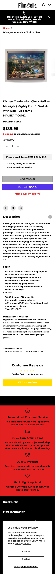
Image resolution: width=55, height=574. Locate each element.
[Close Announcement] (49, 17)
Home (6, 28)
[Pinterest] (20, 208)
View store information (20, 167)
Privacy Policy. (23, 543)
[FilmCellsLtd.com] (27, 5)
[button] (5, 5)
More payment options (27, 193)
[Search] (43, 5)
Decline (26, 559)
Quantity (8, 140)
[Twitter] (13, 208)
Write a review (27, 382)
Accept (26, 551)
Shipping (8, 134)
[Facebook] (5, 208)
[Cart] (49, 5)
